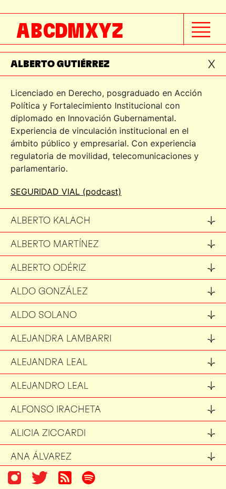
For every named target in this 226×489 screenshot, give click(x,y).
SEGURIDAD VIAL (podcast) (66, 191)
